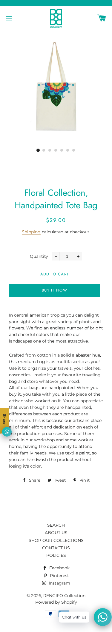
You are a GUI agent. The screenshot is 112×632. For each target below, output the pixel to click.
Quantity (39, 256)
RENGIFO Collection (64, 595)
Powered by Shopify (56, 602)
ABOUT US (56, 532)
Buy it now (54, 290)
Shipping (31, 232)
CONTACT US (56, 548)
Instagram (58, 583)
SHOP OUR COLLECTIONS (56, 540)
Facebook (59, 568)
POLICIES (56, 555)
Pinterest (59, 575)
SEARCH (56, 525)
